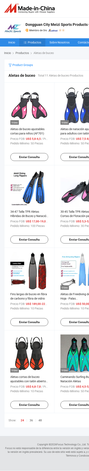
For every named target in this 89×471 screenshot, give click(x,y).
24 (22, 420)
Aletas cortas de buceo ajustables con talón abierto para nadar (28, 381)
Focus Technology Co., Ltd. (71, 444)
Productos (34, 42)
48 (40, 420)
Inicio (11, 42)
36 (31, 420)
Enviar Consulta (29, 157)
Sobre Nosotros (59, 42)
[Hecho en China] (30, 8)
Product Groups (22, 65)
